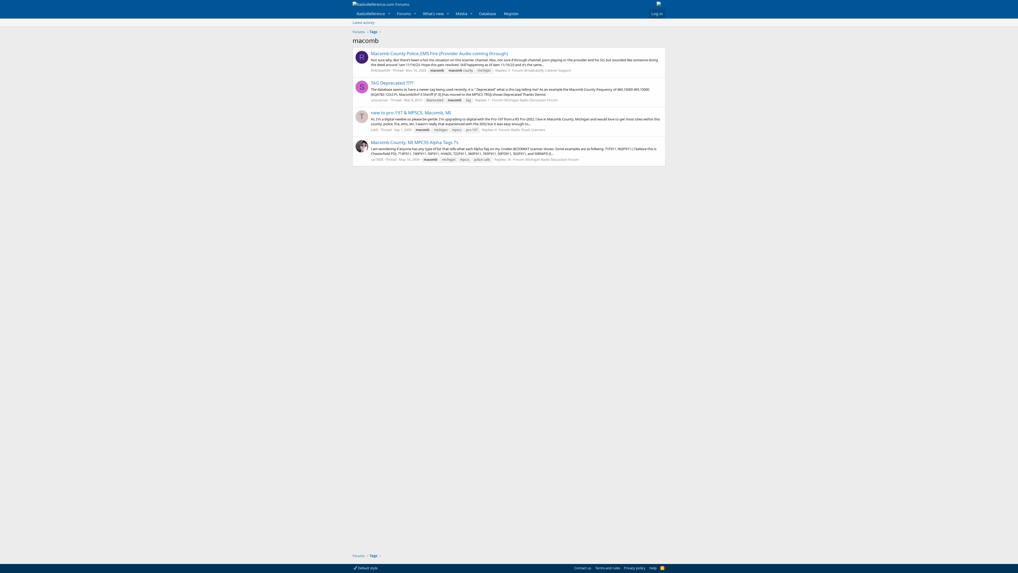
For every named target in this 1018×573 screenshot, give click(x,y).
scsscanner (379, 100)
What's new (433, 13)
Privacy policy (634, 568)
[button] (389, 14)
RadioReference (371, 13)
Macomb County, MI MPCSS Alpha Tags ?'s (414, 142)
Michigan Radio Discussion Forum (531, 100)
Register (511, 13)
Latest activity (364, 22)
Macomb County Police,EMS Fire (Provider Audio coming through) (439, 53)
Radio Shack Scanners (528, 129)
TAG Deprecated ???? (392, 83)
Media (461, 13)
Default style (367, 568)
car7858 (377, 159)
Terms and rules (607, 568)
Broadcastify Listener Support (547, 70)
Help (653, 568)
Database (487, 13)
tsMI (374, 129)
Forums (404, 13)
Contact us (582, 568)
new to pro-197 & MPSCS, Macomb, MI (411, 113)
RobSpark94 (380, 70)
